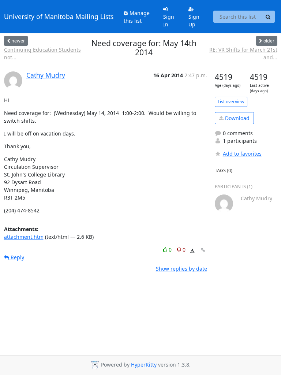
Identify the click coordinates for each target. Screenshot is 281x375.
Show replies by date (181, 268)
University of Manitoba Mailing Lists (58, 16)
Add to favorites (242, 153)
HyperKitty (144, 364)
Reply (16, 257)
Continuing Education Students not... (42, 53)
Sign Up (193, 20)
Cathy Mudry (45, 75)
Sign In (168, 20)
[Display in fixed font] (192, 251)
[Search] (268, 17)
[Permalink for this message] (203, 250)
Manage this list (137, 17)
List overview (231, 102)
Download (237, 118)
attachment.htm (24, 236)
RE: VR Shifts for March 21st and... (243, 53)
